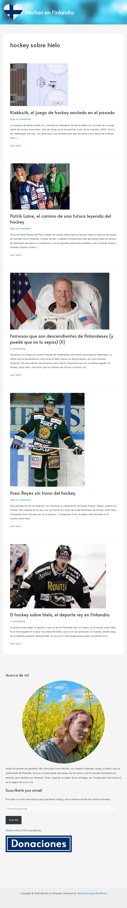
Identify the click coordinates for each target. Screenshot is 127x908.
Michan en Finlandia (49, 12)
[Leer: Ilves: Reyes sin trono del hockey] (47, 439)
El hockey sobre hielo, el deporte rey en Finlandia (60, 614)
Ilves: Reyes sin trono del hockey (42, 493)
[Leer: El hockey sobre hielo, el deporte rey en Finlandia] (58, 576)
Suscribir (13, 820)
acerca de (27, 782)
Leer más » (16, 145)
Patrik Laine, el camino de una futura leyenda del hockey (60, 219)
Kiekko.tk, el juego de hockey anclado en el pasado (62, 112)
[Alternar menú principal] (120, 12)
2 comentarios (17, 621)
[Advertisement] (64, 877)
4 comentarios (17, 348)
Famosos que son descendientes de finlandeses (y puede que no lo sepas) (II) (61, 339)
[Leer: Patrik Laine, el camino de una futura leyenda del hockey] (40, 186)
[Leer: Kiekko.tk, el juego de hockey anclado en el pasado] (39, 84)
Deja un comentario (20, 119)
